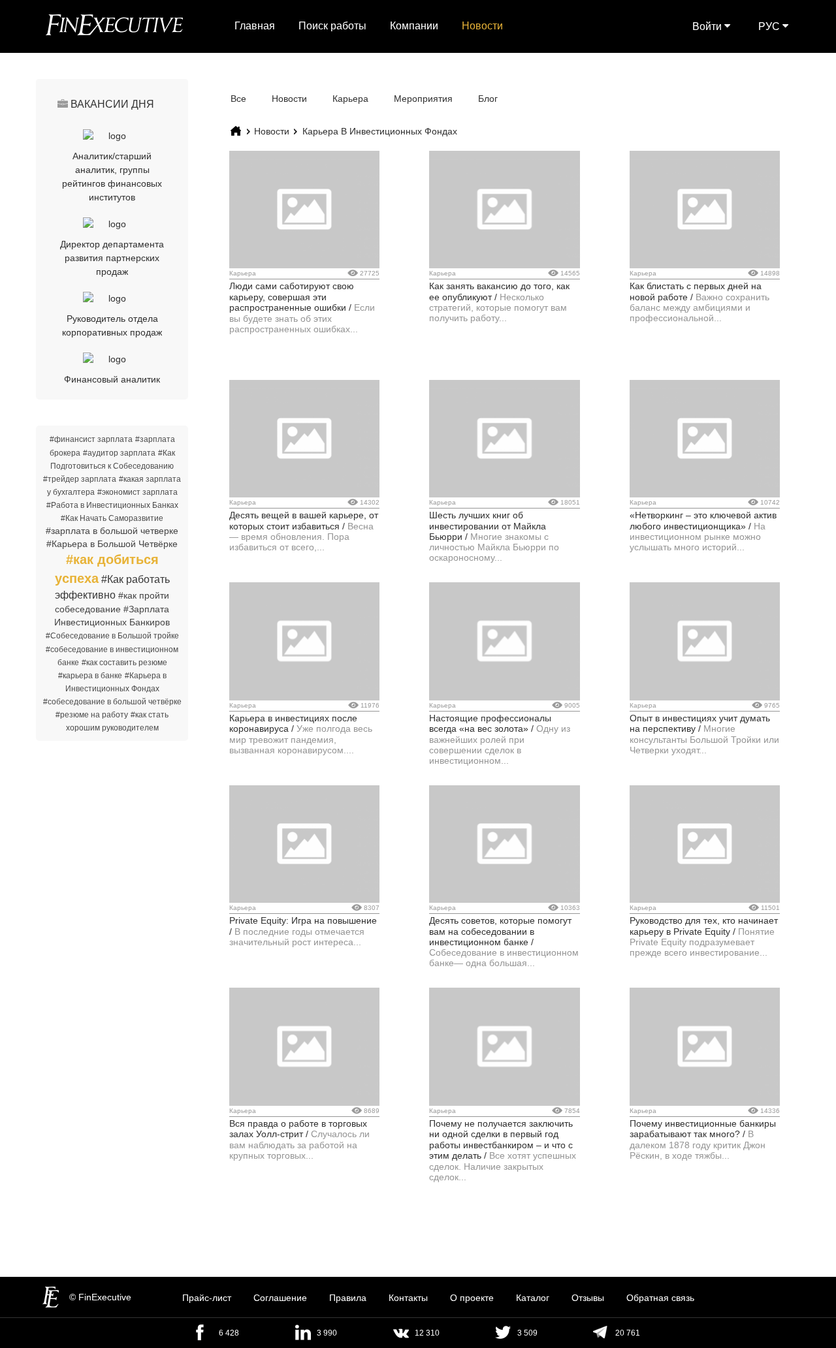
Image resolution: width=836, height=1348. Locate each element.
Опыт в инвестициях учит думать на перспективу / (700, 723)
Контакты (408, 1298)
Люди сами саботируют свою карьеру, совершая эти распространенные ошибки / (291, 297)
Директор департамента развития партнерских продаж (112, 258)
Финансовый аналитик (112, 379)
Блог (488, 98)
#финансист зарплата (91, 439)
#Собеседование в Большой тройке (112, 635)
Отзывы (587, 1298)
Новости (482, 25)
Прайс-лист (206, 1298)
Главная (254, 25)
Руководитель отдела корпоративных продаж (112, 325)
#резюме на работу (92, 714)
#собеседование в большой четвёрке (112, 701)
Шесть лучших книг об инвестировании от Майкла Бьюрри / (487, 526)
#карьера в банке (90, 675)
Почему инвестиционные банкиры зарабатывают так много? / (703, 1128)
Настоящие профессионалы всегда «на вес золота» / (490, 723)
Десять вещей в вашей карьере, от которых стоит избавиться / (303, 520)
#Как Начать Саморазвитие (112, 518)
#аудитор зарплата (119, 453)
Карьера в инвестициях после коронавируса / (293, 723)
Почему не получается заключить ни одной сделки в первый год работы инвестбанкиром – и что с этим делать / (501, 1139)
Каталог (532, 1298)
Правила (347, 1298)
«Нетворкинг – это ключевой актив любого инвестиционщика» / (703, 520)
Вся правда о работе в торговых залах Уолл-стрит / (298, 1128)
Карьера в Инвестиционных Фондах (379, 131)
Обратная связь (660, 1298)
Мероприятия (423, 98)
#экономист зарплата (137, 492)
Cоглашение (280, 1298)
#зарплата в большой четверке (112, 530)
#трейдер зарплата (79, 479)
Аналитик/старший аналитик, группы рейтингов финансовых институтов (112, 176)
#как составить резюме (124, 662)
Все (238, 98)
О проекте (472, 1298)
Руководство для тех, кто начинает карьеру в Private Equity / (704, 925)
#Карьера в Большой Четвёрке (112, 544)
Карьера (350, 98)
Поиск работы (332, 25)
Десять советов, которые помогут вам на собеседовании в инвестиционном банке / (500, 931)
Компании (414, 25)
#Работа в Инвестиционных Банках (112, 505)
